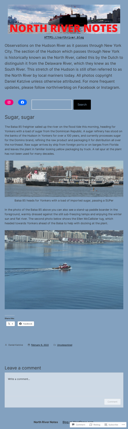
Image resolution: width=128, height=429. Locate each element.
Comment (112, 401)
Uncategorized (64, 345)
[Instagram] (9, 102)
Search (82, 104)
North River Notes (46, 422)
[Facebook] (22, 102)
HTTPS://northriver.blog (64, 37)
